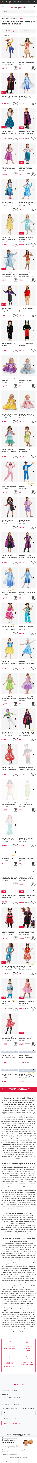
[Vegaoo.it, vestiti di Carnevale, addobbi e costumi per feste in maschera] (18, 7)
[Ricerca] (33, 12)
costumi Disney (25, 1303)
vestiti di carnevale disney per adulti (22, 1192)
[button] (18, 1413)
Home (3, 18)
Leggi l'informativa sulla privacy (10, 1454)
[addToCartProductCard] (15, 68)
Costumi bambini (12, 18)
